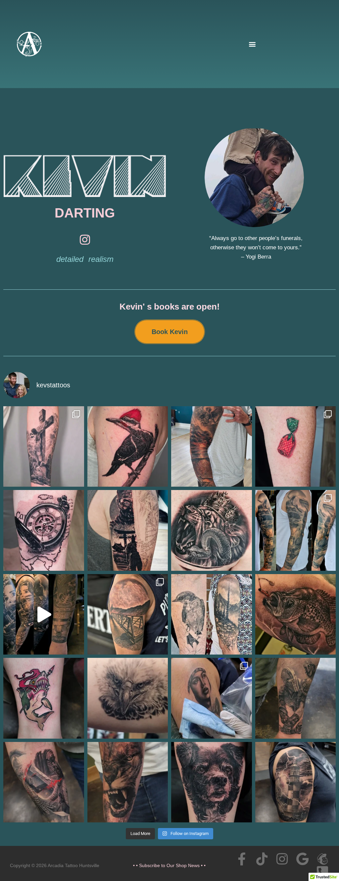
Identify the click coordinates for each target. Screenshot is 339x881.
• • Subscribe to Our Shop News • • (169, 865)
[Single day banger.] (43, 530)
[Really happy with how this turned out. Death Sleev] (43, 614)
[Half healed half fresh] (295, 782)
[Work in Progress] (127, 782)
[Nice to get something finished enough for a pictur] (127, 446)
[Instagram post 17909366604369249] (43, 446)
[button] (252, 44)
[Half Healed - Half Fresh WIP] (295, 698)
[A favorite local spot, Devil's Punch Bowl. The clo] (127, 614)
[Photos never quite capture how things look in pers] (211, 698)
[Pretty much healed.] (127, 698)
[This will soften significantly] (211, 782)
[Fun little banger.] (43, 698)
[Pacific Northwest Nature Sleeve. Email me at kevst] (295, 530)
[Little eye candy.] (295, 446)
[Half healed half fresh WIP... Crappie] (295, 614)
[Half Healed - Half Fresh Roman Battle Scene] (43, 782)
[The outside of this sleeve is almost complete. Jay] (211, 446)
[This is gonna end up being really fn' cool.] (127, 530)
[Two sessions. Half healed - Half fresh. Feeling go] (211, 530)
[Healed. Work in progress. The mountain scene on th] (211, 614)
